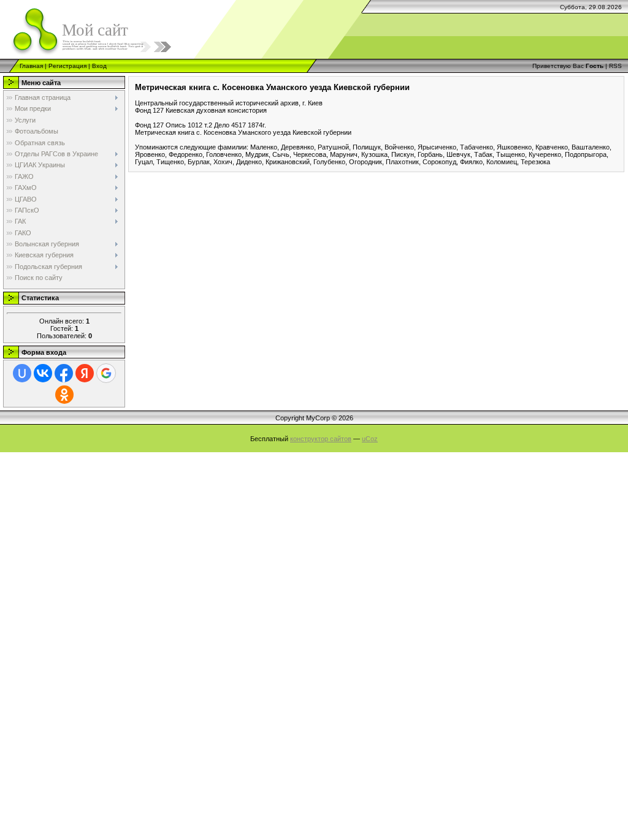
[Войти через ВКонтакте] (43, 373)
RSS (615, 65)
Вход (99, 65)
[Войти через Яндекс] (84, 373)
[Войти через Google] (106, 373)
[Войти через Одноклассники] (64, 394)
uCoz (370, 438)
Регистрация (67, 65)
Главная (31, 65)
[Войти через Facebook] (64, 373)
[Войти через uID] (22, 373)
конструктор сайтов (320, 438)
